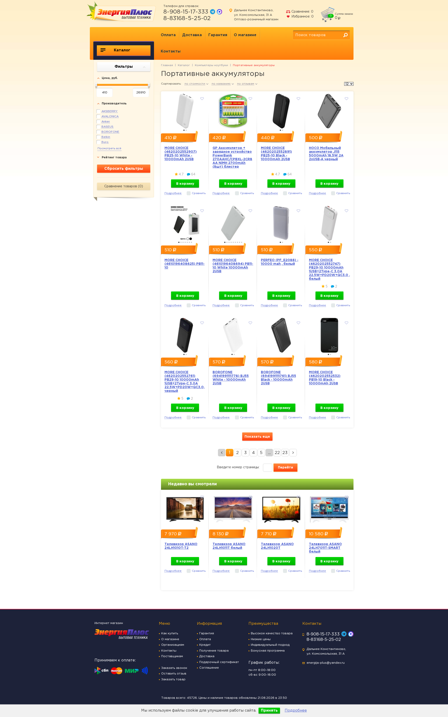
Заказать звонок (174, 668)
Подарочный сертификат (219, 662)
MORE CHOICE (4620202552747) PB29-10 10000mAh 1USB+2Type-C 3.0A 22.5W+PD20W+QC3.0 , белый (329, 269)
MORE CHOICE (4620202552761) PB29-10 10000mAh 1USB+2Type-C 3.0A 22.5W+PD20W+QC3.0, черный (184, 381)
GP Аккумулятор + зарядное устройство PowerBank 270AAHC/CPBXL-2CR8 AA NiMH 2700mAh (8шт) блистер (232, 157)
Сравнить (199, 193)
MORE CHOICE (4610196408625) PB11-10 (184, 264)
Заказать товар (173, 679)
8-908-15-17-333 (185, 11)
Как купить (169, 633)
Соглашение (209, 668)
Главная (167, 65)
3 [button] (183, 242)
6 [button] (189, 242)
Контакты (171, 51)
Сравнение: (301, 11)
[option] (185, 109)
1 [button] (184, 130)
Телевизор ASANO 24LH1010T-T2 (180, 546)
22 (277, 453)
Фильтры (124, 66)
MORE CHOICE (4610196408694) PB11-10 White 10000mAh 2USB (233, 266)
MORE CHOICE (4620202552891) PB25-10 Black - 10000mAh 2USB (276, 154)
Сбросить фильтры (123, 168)
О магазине (245, 35)
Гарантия (217, 35)
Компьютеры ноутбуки (211, 65)
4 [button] (185, 242)
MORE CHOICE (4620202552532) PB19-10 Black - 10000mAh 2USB (324, 378)
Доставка (192, 35)
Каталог (121, 50)
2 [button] (186, 130)
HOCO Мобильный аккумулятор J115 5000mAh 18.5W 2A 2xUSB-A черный (326, 154)
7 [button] (191, 242)
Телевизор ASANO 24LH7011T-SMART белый (325, 548)
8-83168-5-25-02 (187, 18)
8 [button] (239, 242)
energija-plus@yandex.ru (326, 663)
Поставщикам (172, 656)
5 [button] (187, 242)
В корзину (185, 183)
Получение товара (214, 651)
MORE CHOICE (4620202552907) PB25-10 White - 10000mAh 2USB (180, 154)
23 (285, 453)
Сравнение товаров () (123, 186)
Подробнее (296, 710)
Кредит (205, 645)
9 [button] (241, 242)
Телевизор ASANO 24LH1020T (277, 546)
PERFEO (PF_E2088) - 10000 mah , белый (279, 262)
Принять (269, 710)
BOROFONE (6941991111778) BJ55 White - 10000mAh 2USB (231, 378)
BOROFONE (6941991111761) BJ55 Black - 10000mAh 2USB (278, 378)
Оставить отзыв (173, 673)
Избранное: (302, 16)
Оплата (168, 35)
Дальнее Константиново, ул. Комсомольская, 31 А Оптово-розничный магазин (256, 15)
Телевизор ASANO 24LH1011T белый (229, 546)
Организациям (172, 645)
